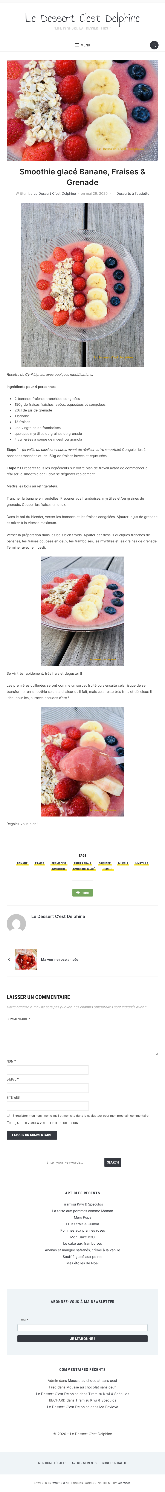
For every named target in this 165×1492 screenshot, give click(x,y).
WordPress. (61, 1483)
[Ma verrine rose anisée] (26, 959)
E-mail (13, 1079)
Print (86, 892)
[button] (82, 45)
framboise (59, 863)
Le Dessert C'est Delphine (82, 18)
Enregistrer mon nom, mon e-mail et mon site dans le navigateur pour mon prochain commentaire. (81, 1115)
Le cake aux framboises (82, 1243)
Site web (13, 1098)
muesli (123, 863)
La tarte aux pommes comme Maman (82, 1211)
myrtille (141, 863)
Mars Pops (82, 1217)
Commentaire (18, 1019)
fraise (39, 863)
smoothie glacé (84, 869)
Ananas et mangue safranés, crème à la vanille (82, 1250)
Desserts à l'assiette (132, 193)
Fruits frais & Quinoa (82, 1224)
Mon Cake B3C (82, 1237)
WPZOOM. (124, 1483)
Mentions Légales (52, 1463)
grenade (105, 863)
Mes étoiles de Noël (82, 1263)
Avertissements (84, 1463)
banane (22, 863)
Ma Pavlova (108, 1407)
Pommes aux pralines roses (82, 1230)
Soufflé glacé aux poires (82, 1256)
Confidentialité (114, 1463)
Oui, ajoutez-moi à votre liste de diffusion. (44, 1123)
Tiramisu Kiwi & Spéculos (82, 1204)
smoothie (59, 869)
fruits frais (82, 863)
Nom (11, 1061)
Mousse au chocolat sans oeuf (92, 1380)
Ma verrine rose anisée (59, 959)
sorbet (108, 869)
